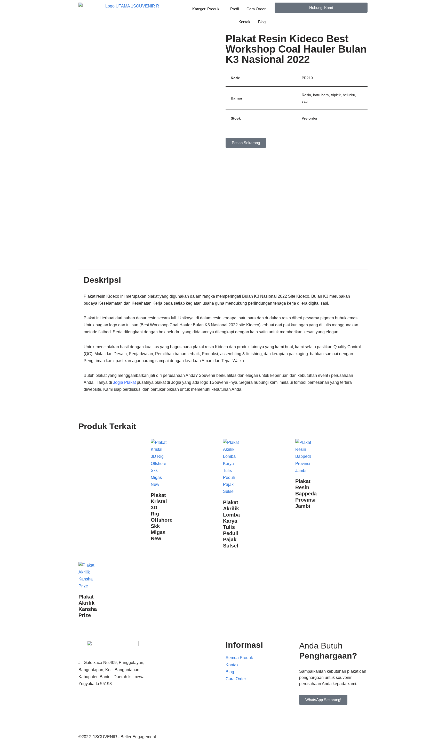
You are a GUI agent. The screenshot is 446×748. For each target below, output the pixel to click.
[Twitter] (112, 710)
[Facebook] (112, 703)
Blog (262, 22)
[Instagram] (112, 724)
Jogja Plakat (124, 382)
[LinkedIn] (112, 717)
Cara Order (256, 9)
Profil (234, 9)
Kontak (244, 22)
